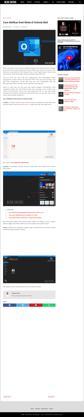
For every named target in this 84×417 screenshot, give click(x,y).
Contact (51, 408)
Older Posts (51, 396)
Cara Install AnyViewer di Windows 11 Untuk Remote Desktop (25, 217)
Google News (61, 2)
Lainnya (45, 2)
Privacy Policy (28, 414)
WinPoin (30, 295)
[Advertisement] (43, 10)
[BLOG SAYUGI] (10, 2)
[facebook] (9, 305)
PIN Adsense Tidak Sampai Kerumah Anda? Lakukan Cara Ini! (72, 108)
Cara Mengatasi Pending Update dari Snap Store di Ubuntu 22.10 (26, 212)
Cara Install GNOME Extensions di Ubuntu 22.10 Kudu (23, 215)
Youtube (71, 2)
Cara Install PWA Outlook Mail (19, 162)
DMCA (23, 414)
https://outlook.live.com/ (21, 104)
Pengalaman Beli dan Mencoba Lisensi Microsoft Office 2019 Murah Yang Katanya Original (72, 79)
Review (29, 2)
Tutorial (37, 2)
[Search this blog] (80, 2)
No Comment (24, 27)
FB (53, 2)
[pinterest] (35, 305)
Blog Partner (44, 408)
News (22, 2)
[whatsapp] (49, 305)
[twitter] (22, 305)
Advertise (37, 408)
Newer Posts (7, 396)
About (32, 408)
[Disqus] (29, 368)
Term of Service (36, 414)
